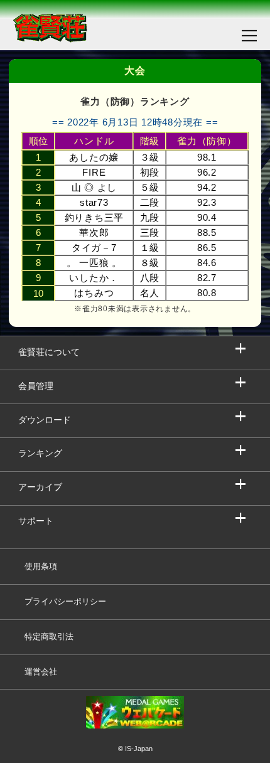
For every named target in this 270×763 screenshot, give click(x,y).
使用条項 (40, 566)
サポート (35, 521)
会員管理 (35, 386)
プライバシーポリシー (65, 601)
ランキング (40, 453)
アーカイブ (40, 487)
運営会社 (40, 671)
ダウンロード (44, 420)
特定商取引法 (48, 636)
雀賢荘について (49, 352)
